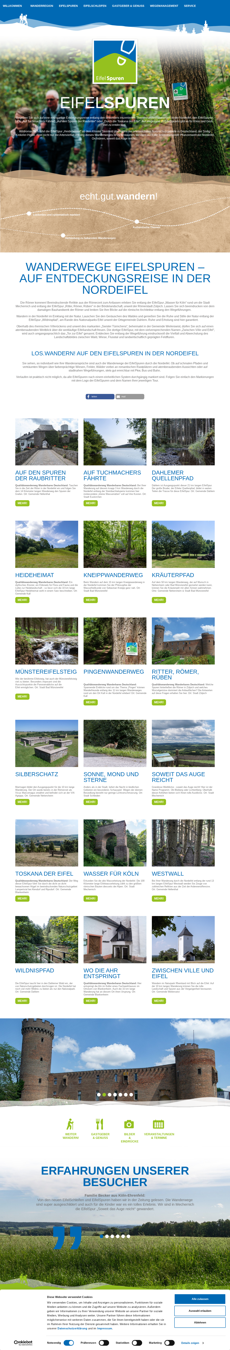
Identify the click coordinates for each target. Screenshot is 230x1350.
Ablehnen (200, 1322)
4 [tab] (115, 1094)
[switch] (104, 1343)
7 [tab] (131, 1094)
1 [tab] (99, 1094)
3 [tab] (109, 1094)
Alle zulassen (200, 1298)
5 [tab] (120, 1094)
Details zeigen (190, 1342)
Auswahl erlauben (200, 1310)
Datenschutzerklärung (72, 1328)
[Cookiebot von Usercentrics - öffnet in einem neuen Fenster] (23, 1343)
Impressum (104, 1328)
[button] (100, 396)
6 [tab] (126, 1094)
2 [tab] (104, 1094)
